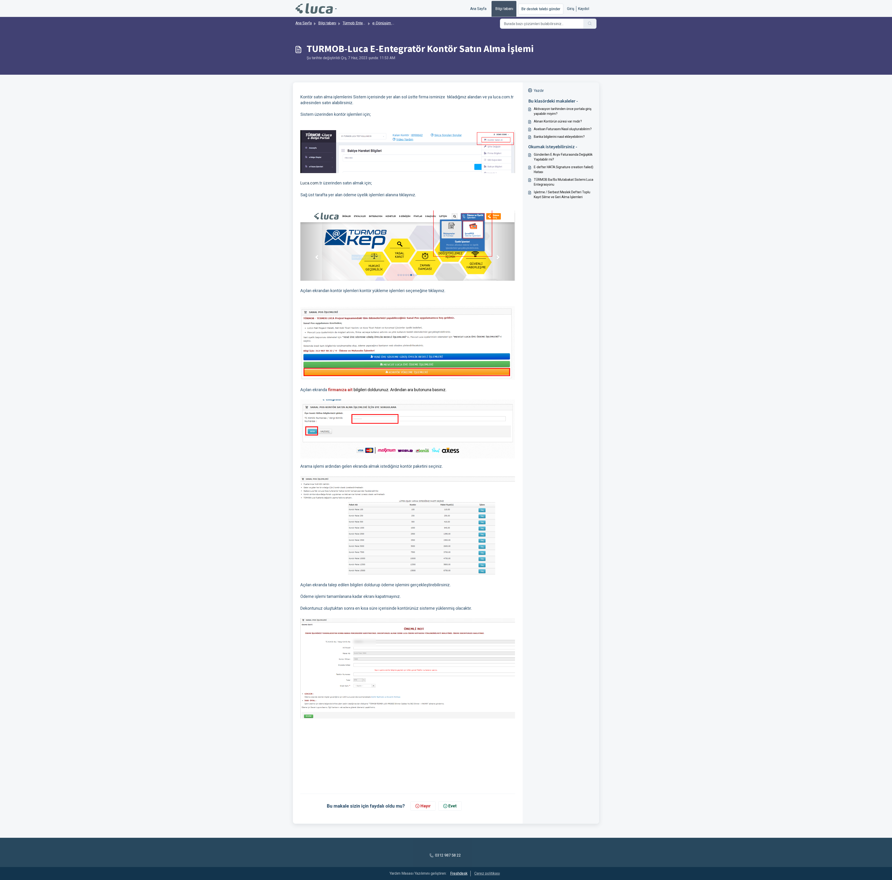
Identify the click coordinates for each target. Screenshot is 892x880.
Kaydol (583, 8)
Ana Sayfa (478, 8)
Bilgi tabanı (504, 8)
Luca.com (309, 183)
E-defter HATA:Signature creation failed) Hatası (563, 169)
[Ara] (590, 24)
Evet (452, 805)
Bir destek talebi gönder (540, 9)
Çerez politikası (487, 873)
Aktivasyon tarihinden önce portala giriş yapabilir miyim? (562, 111)
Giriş (570, 8)
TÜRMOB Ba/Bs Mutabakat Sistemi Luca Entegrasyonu (563, 182)
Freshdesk (459, 873)
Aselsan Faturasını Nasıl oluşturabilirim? (563, 129)
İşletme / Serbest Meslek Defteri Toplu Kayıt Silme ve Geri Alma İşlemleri (562, 194)
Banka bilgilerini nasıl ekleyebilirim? (559, 137)
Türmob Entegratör (357, 23)
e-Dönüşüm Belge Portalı (392, 23)
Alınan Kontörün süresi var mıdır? (558, 121)
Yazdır (539, 90)
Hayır (425, 805)
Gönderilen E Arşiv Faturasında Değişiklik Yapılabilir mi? (563, 157)
